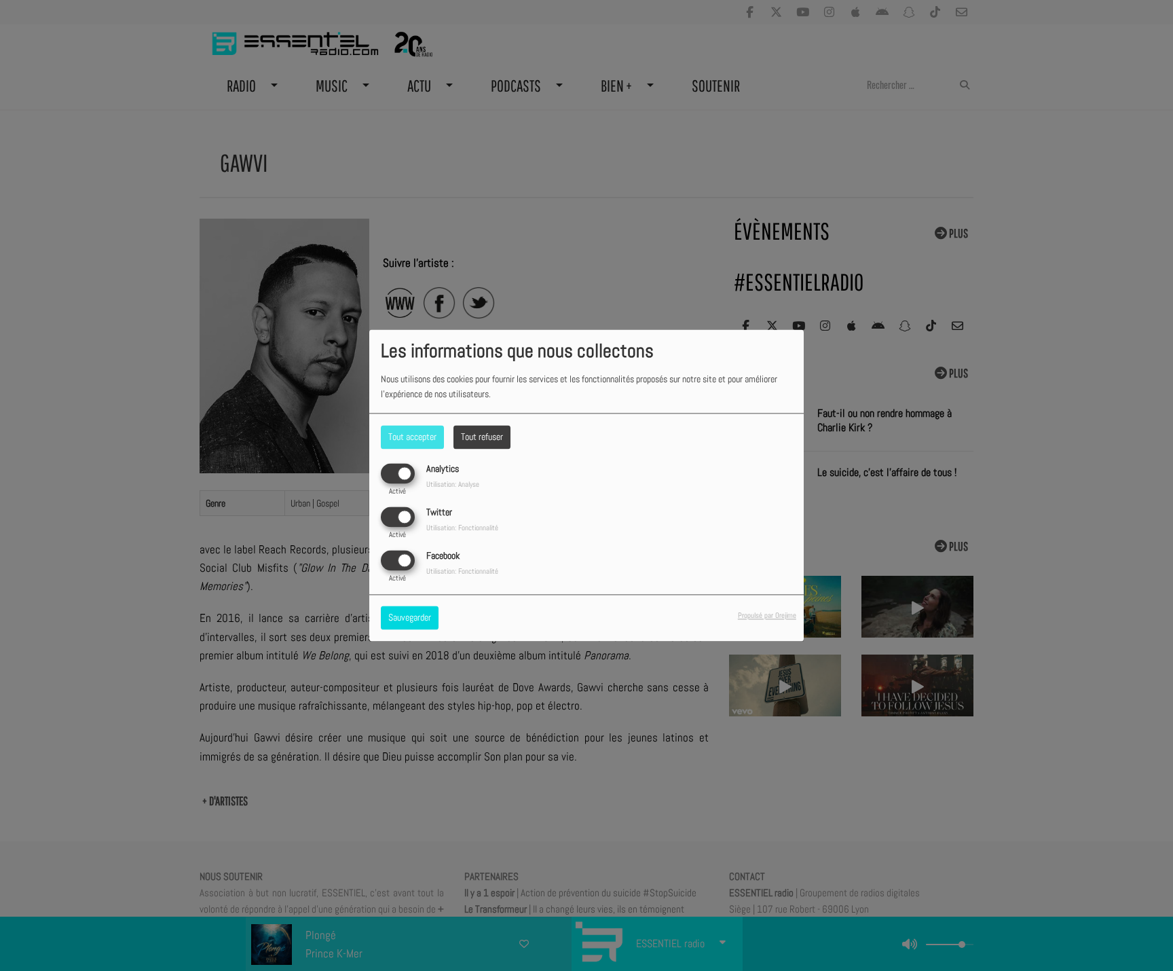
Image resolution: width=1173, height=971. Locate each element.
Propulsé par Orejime (767, 616)
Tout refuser (482, 436)
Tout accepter (412, 436)
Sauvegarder (409, 618)
